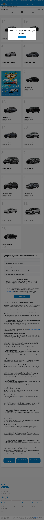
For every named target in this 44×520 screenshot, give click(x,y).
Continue (22, 37)
